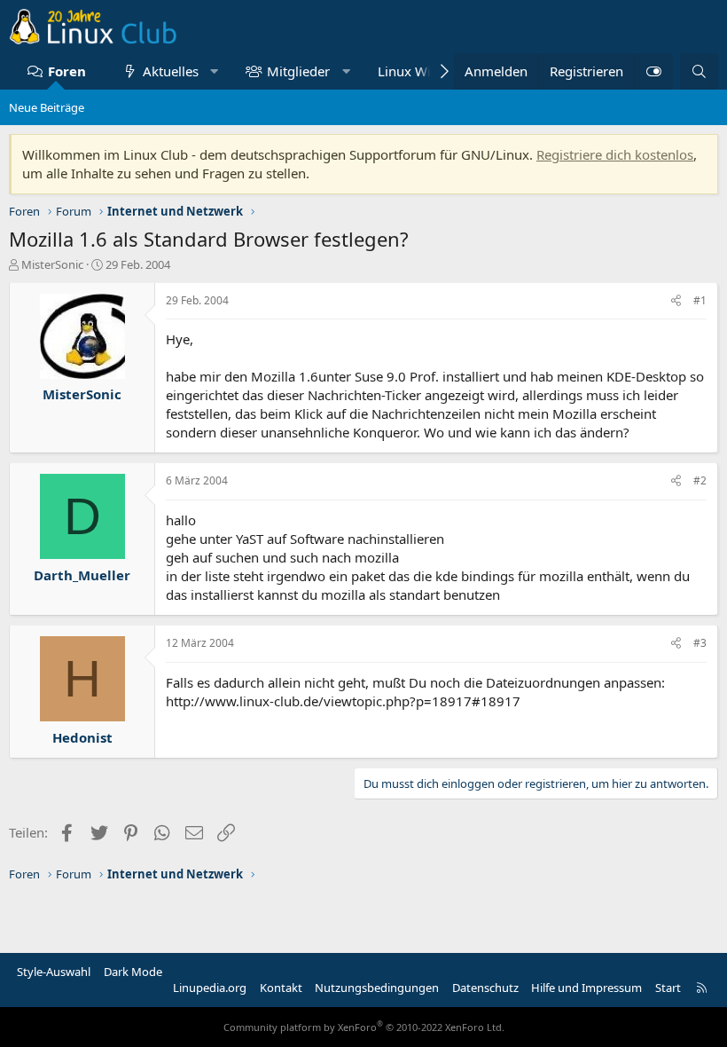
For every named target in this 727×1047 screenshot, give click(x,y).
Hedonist (82, 737)
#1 (700, 300)
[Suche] (699, 71)
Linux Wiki (410, 71)
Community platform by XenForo (363, 1027)
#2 (700, 480)
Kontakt (281, 988)
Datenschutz (485, 988)
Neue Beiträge (46, 107)
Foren (67, 71)
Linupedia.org (209, 988)
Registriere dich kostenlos (614, 154)
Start (668, 988)
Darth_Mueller (82, 575)
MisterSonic (52, 264)
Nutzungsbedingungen (377, 988)
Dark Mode (133, 972)
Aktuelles (171, 71)
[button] (214, 71)
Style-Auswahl (53, 972)
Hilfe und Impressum (586, 988)
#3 (700, 642)
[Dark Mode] (653, 71)
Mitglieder (298, 71)
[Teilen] (676, 301)
